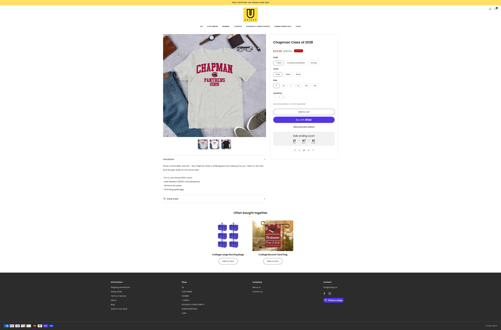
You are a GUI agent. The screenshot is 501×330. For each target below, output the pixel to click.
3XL (315, 86)
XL (298, 86)
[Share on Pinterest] (308, 150)
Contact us (257, 291)
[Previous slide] (168, 85)
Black (298, 74)
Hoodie (314, 63)
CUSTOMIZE (212, 26)
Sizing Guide (116, 291)
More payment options (304, 126)
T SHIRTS (238, 26)
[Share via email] (313, 150)
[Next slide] (261, 85)
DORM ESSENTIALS (283, 26)
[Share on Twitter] (304, 150)
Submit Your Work (119, 309)
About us (256, 287)
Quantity (277, 93)
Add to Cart (228, 261)
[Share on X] (299, 150)
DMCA (113, 300)
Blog (113, 304)
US (201, 26)
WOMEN (225, 26)
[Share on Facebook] (294, 150)
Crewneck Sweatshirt (296, 63)
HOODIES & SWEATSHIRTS (258, 26)
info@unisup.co (330, 287)
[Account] (490, 8)
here (182, 189)
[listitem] (250, 2)
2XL (306, 86)
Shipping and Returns (120, 287)
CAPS (298, 26)
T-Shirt (278, 63)
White (288, 74)
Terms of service (118, 296)
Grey (278, 74)
